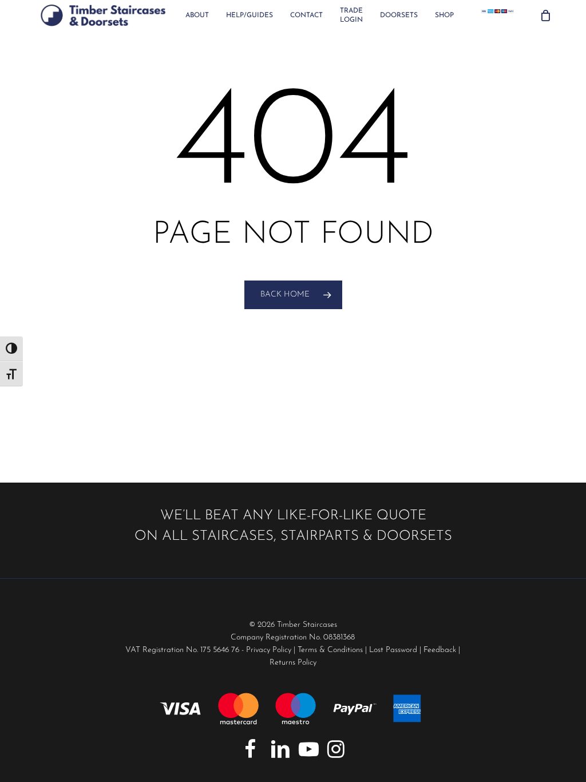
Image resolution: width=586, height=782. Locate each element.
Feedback (439, 650)
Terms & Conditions (330, 650)
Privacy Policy (268, 650)
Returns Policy (293, 662)
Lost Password (393, 650)
